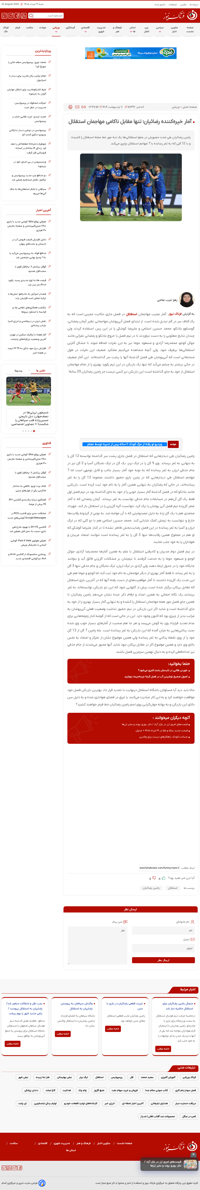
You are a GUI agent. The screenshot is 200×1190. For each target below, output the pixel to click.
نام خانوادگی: (182, 922)
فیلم (17, 27)
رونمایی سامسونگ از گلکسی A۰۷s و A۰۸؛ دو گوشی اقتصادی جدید (27, 556)
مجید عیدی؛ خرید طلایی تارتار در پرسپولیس (29, 119)
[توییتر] (4, 15)
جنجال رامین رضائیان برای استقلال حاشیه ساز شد (177, 1006)
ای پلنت (22, 1103)
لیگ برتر (83, 1077)
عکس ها (41, 370)
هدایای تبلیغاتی (159, 1103)
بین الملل (146, 29)
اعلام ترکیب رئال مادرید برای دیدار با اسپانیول (27, 78)
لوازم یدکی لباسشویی (45, 1103)
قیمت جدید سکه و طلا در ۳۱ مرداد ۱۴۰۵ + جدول (162, 730)
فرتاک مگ (6, 29)
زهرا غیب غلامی (167, 300)
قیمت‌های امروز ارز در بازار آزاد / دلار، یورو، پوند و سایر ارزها (162, 1164)
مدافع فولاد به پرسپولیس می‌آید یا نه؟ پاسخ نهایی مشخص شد (27, 255)
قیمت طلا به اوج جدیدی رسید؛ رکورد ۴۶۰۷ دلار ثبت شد (27, 282)
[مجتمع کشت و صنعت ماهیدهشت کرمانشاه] (130, 53)
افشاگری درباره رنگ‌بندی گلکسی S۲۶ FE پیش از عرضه (27, 502)
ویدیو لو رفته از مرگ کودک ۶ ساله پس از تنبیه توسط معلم (124, 444)
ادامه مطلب (163, 1048)
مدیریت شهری (101, 29)
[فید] (24, 15)
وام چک (82, 1090)
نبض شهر (23, 1077)
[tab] (40, 371)
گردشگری (70, 27)
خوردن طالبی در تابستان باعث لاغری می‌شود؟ (163, 670)
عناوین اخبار (174, 29)
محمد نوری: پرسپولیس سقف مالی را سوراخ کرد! (27, 64)
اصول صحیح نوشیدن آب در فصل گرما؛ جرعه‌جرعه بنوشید (156, 676)
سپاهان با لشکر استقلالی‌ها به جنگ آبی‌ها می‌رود (28, 191)
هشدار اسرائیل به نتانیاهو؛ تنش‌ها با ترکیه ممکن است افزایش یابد (27, 296)
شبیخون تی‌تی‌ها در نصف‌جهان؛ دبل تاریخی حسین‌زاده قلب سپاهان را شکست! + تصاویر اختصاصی (29, 418)
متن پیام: (117, 922)
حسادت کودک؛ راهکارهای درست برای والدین (163, 737)
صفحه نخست (190, 29)
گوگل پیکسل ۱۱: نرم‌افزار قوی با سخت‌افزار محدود (30, 269)
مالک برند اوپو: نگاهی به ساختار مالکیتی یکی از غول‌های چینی (29, 488)
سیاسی (160, 27)
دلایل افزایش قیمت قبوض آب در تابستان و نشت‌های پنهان (29, 242)
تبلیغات (173, 4)
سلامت (29, 27)
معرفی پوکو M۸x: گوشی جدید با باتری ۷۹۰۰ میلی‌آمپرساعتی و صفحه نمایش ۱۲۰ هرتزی (26, 226)
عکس (183, 4)
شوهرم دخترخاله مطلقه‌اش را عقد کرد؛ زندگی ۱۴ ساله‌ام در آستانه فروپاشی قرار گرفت (28, 148)
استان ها (132, 29)
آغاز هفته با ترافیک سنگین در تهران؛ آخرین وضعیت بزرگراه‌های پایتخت (27, 337)
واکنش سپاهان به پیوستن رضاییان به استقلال (77, 1006)
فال (131, 1077)
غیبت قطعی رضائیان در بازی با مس (125, 1006)
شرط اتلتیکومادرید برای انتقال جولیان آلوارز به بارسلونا (26, 91)
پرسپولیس (116, 1077)
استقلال (131, 314)
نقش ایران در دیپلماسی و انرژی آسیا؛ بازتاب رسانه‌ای (27, 323)
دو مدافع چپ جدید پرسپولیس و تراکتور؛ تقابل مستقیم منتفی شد (29, 177)
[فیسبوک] (17, 15)
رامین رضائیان (151, 888)
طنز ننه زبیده (43, 1077)
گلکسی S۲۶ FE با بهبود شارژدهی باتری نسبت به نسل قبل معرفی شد (28, 529)
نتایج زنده (160, 4)
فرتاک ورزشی (189, 1077)
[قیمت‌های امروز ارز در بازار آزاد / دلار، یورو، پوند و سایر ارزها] (190, 1164)
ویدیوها (18, 370)
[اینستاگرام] (11, 15)
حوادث (42, 27)
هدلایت (67, 1090)
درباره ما (194, 4)
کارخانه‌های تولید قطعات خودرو (80, 1103)
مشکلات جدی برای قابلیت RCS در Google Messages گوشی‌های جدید (26, 515)
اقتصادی (85, 27)
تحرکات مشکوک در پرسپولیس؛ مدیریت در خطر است (30, 105)
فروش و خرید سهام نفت (125, 1090)
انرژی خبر (110, 1103)
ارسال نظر (163, 960)
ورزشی (56, 27)
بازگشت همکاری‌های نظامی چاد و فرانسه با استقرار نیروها (29, 310)
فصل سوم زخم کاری (185, 1090)
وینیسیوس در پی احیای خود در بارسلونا (29, 164)
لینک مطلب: (187, 868)
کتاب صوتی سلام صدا (156, 1090)
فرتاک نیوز (175, 314)
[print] (70, 107)
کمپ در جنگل (189, 1116)
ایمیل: (186, 939)
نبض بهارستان (64, 1077)
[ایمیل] (77, 107)
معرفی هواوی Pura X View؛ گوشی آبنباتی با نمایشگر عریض (28, 543)
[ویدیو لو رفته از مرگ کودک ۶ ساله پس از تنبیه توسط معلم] (173, 444)
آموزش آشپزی (168, 1077)
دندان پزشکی (31, 1090)
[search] (31, 16)
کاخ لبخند (50, 1090)
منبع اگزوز (99, 1090)
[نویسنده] (187, 306)
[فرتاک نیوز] (179, 21)
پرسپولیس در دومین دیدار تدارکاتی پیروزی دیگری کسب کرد (27, 132)
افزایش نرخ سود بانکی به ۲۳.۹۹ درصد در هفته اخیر (27, 350)
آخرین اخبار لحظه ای (132, 1103)
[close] (193, 1154)
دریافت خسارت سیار (185, 1103)
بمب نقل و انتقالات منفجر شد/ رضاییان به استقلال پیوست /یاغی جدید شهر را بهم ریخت (24, 1008)
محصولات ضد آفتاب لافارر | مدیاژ (157, 1116)
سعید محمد (147, 1077)
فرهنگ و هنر (117, 29)
